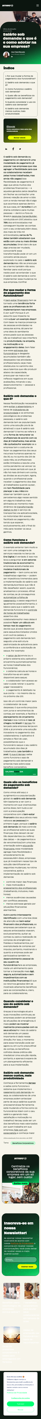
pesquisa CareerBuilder (24, 216)
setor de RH (14, 655)
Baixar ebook (19, 137)
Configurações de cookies (20, 1398)
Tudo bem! (20, 1404)
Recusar (20, 1410)
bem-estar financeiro (16, 300)
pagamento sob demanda (17, 1092)
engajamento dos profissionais (20, 888)
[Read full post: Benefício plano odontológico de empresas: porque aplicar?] (11, 1291)
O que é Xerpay (17, 754)
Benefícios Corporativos (23, 1143)
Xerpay (28, 723)
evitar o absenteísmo (20, 406)
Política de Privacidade (17, 1393)
